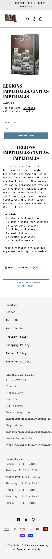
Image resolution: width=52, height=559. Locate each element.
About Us (12, 320)
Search (10, 311)
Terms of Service (18, 361)
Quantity (9, 122)
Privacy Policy (17, 336)
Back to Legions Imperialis (28, 284)
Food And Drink (17, 328)
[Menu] (47, 18)
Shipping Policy (18, 345)
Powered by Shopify (28, 549)
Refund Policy (16, 353)
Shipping (29, 107)
